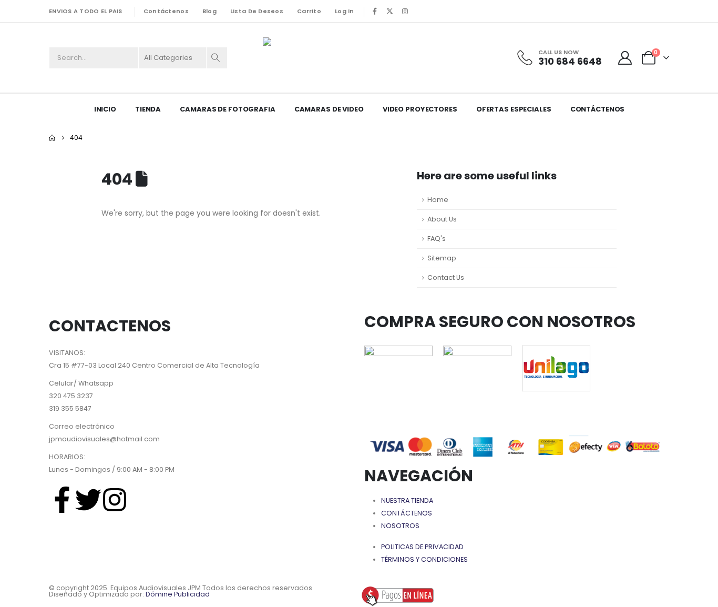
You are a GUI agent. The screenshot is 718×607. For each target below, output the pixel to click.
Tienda (148, 109)
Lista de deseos (256, 11)
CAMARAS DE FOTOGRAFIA (227, 109)
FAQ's (436, 238)
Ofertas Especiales (513, 109)
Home (437, 199)
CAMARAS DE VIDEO (329, 109)
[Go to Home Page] (52, 137)
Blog (209, 11)
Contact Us (445, 277)
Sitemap (441, 258)
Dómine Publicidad (178, 594)
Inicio (105, 109)
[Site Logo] (315, 57)
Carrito (309, 11)
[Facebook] (375, 11)
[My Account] (625, 58)
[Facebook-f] (62, 500)
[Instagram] (405, 11)
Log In (344, 11)
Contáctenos (166, 11)
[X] (390, 11)
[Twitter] (88, 500)
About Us (442, 219)
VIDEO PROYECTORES (420, 109)
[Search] (216, 57)
